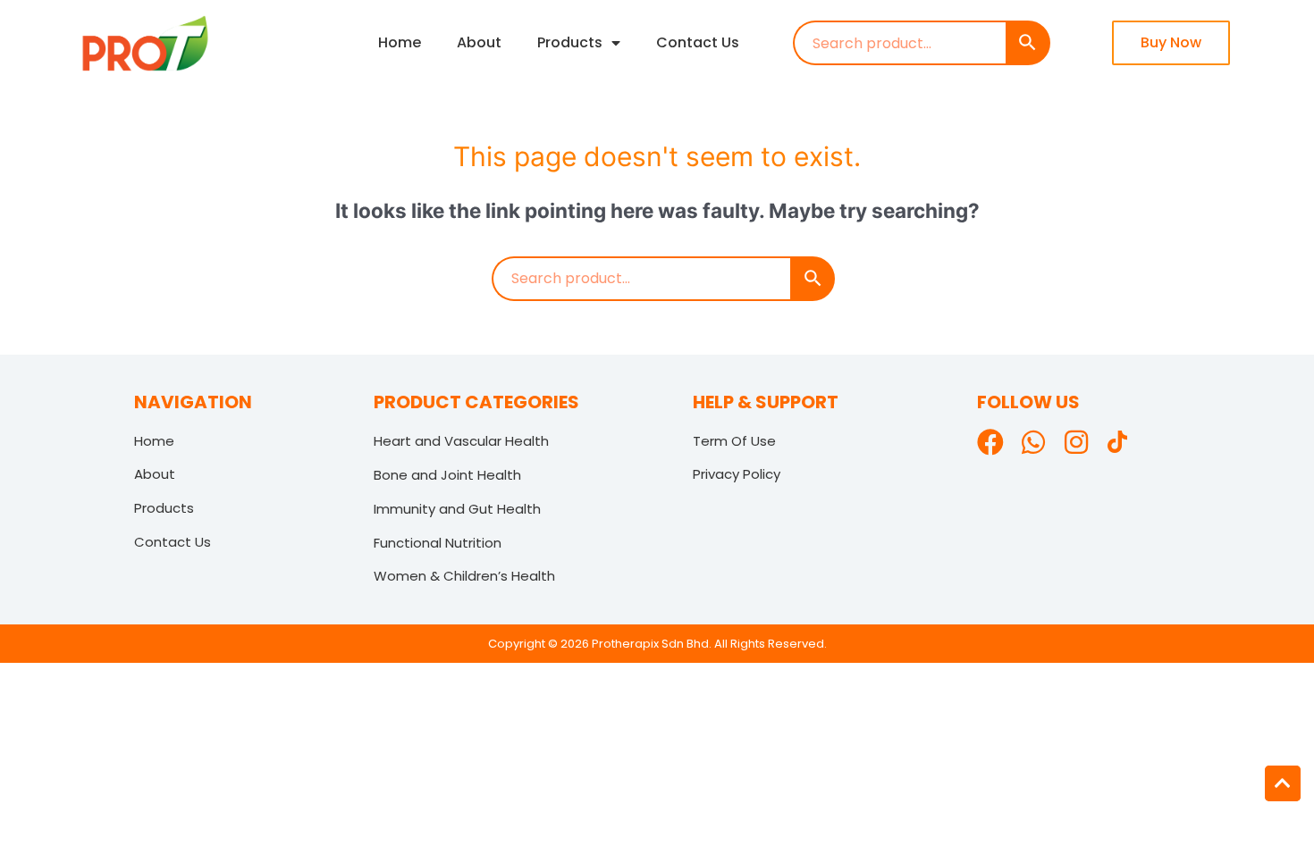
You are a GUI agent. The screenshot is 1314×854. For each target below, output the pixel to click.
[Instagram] (1076, 442)
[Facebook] (990, 442)
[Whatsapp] (1033, 442)
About (479, 42)
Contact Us (697, 42)
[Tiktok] (1119, 444)
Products (569, 42)
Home (399, 42)
